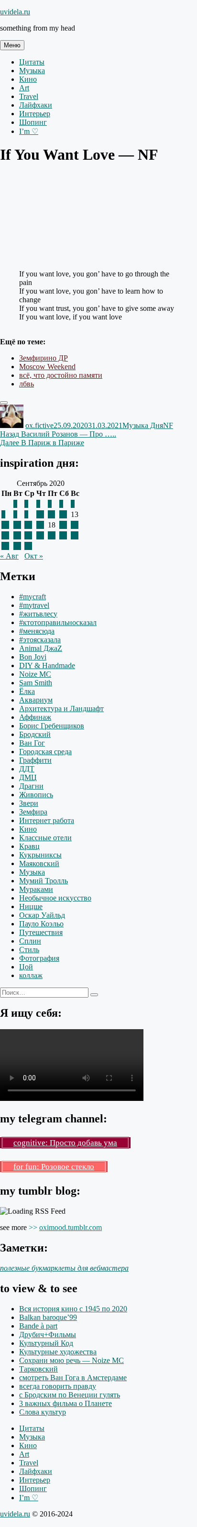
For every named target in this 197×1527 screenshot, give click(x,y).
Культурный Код (46, 1343)
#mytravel (34, 605)
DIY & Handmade (47, 665)
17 (40, 525)
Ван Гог (32, 743)
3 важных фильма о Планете (65, 1403)
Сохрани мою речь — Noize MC (71, 1360)
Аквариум (36, 700)
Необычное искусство (55, 898)
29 (17, 546)
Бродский (35, 734)
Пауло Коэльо (41, 924)
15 (17, 525)
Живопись (36, 795)
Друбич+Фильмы (47, 1334)
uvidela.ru (15, 12)
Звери (28, 803)
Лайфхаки (35, 105)
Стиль (29, 949)
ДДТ (26, 769)
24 (40, 535)
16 (28, 525)
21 (5, 535)
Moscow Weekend (47, 367)
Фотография (39, 958)
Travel (28, 96)
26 (63, 535)
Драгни (31, 786)
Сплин (30, 941)
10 (40, 514)
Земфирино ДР (43, 358)
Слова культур (42, 1412)
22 (17, 535)
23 (28, 535)
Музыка (32, 70)
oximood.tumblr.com (70, 1227)
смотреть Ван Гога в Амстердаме (73, 1377)
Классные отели (45, 838)
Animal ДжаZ (40, 648)
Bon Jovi (32, 657)
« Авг (9, 556)
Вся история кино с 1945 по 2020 (73, 1309)
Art (24, 88)
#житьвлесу (38, 614)
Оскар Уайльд (42, 915)
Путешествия (41, 932)
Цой (26, 967)
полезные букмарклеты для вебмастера (64, 1268)
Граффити (35, 760)
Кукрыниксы (40, 855)
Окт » (33, 556)
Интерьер (34, 114)
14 (5, 525)
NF (168, 425)
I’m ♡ (28, 131)
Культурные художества (58, 1352)
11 (51, 514)
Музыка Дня (142, 425)
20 (74, 525)
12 (63, 514)
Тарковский (38, 1369)
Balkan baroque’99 (48, 1317)
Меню (12, 45)
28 (5, 546)
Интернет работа (46, 820)
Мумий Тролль (43, 881)
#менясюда (37, 631)
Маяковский (39, 863)
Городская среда (45, 751)
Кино (28, 79)
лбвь (26, 384)
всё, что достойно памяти (60, 375)
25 (51, 535)
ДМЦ (28, 777)
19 (63, 525)
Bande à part (38, 1326)
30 (28, 546)
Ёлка (27, 691)
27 (74, 535)
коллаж (31, 975)
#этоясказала (40, 640)
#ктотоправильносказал (58, 622)
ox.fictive (39, 425)
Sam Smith (35, 683)
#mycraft (32, 597)
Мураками (36, 889)
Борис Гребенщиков (51, 726)
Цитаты (31, 62)
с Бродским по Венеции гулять (69, 1395)
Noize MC (35, 674)
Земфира (33, 812)
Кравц (29, 846)
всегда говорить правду (57, 1386)
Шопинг (33, 122)
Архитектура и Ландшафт (61, 708)
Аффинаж (35, 717)
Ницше (31, 906)
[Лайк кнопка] (4, 402)
